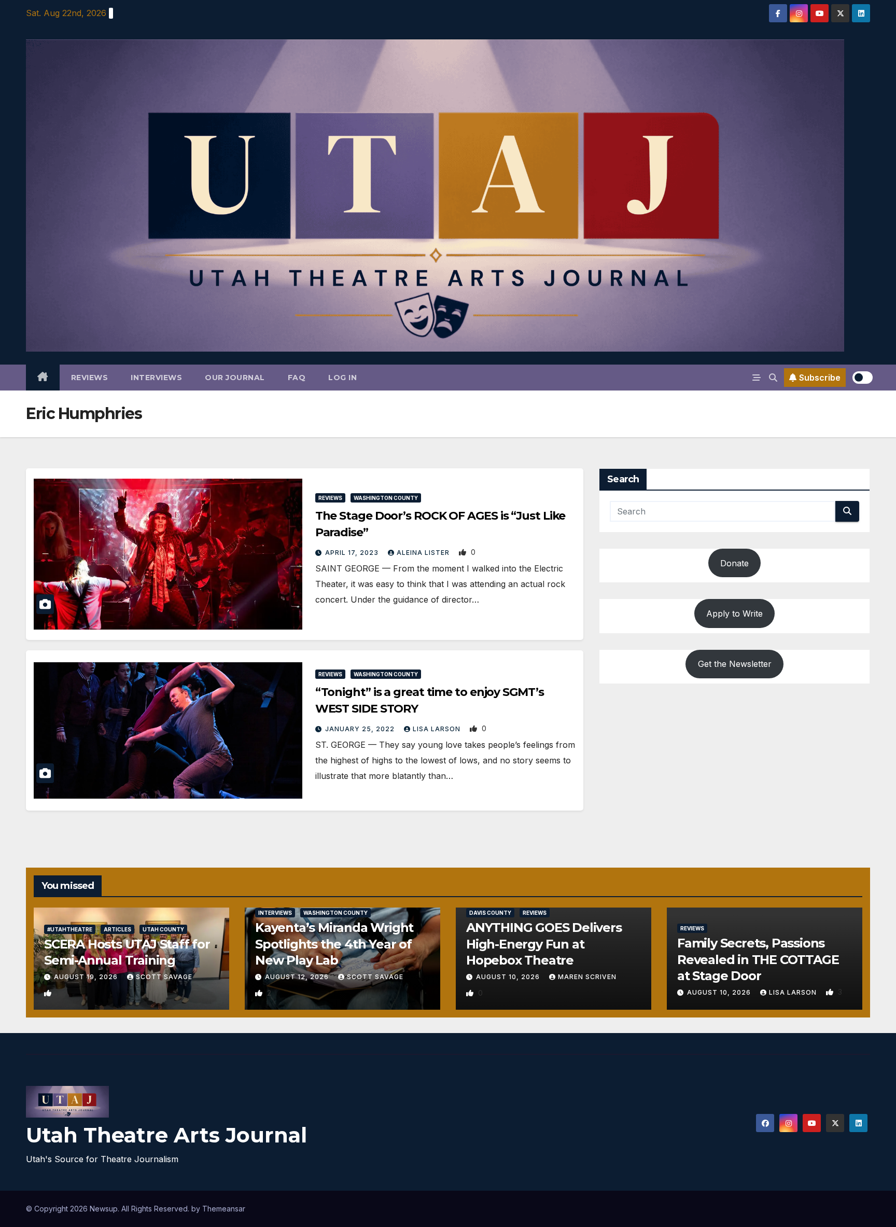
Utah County (163, 929)
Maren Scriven (587, 977)
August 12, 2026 (298, 977)
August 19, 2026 (87, 977)
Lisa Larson (438, 729)
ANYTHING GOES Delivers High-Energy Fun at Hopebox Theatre (544, 943)
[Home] (43, 378)
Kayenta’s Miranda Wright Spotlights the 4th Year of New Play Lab (334, 943)
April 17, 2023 (353, 552)
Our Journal (235, 377)
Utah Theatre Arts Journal (166, 1135)
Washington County (386, 498)
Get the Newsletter (735, 664)
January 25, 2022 (361, 729)
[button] (773, 377)
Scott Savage (164, 977)
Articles (117, 929)
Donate (734, 563)
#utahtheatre (69, 929)
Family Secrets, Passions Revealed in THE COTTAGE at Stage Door (757, 959)
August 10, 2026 (509, 977)
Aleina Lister (424, 552)
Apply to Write (734, 613)
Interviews (156, 377)
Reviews (89, 377)
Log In (342, 377)
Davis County (490, 913)
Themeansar (223, 1208)
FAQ (297, 377)
